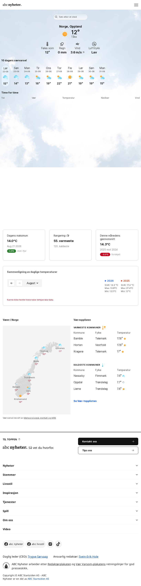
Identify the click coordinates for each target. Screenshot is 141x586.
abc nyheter (16, 544)
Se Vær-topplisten (85, 401)
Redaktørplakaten (59, 564)
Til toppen (10, 439)
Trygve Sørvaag (38, 556)
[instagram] (50, 544)
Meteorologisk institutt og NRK (40, 418)
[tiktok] (58, 544)
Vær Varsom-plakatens (91, 564)
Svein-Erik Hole (88, 556)
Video (6, 529)
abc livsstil (38, 544)
